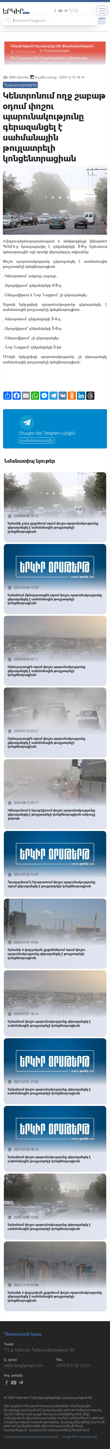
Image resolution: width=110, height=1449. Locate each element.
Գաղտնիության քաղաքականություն (31, 1436)
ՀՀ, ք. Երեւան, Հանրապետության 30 (39, 1350)
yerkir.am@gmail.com (23, 1365)
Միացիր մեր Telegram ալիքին (47, 433)
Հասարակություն (56, 51)
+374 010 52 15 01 (73, 1365)
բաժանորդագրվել (36, 440)
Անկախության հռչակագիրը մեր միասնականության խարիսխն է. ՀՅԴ (51, 46)
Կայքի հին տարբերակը (79, 1436)
